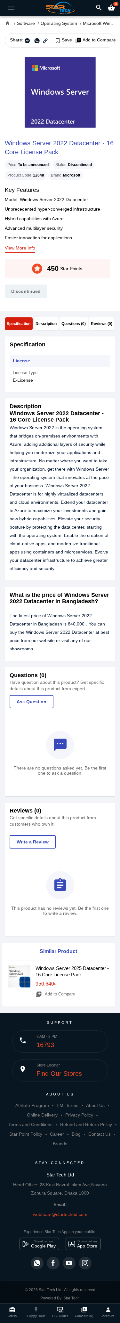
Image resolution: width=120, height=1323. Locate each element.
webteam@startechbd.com (60, 1214)
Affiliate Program (32, 1105)
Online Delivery (42, 1114)
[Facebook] (53, 1263)
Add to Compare (95, 40)
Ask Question (31, 701)
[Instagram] (85, 1263)
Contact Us (99, 1134)
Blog (76, 1134)
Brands (60, 1143)
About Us (95, 1105)
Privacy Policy (79, 1114)
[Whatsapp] (37, 1263)
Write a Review (33, 841)
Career (57, 1134)
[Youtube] (69, 1263)
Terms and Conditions (30, 1124)
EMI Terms (67, 1105)
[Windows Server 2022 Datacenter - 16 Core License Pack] (60, 92)
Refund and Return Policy (86, 1124)
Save (63, 40)
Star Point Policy (25, 1134)
